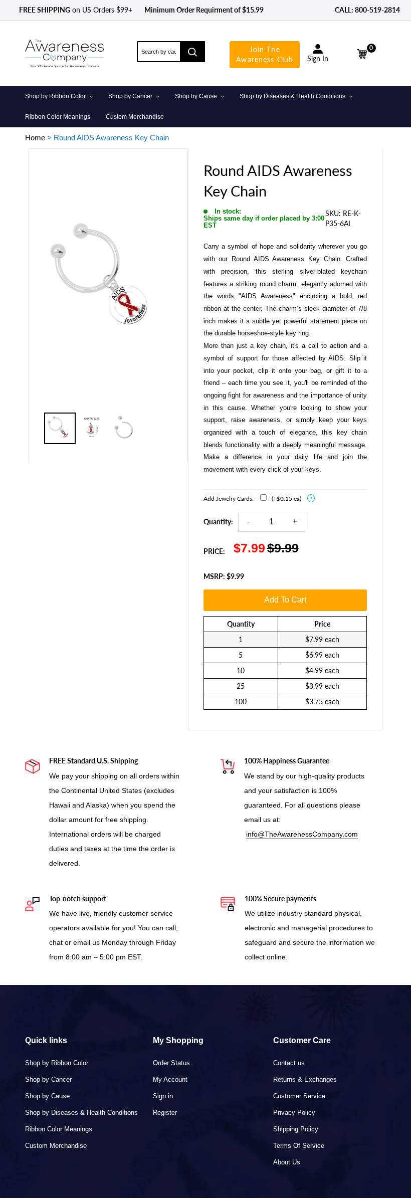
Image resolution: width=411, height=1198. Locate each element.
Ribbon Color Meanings (58, 1129)
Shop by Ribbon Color (56, 1063)
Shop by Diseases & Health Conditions (81, 1112)
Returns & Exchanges (305, 1079)
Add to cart (285, 599)
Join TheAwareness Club (264, 54)
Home (35, 137)
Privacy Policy (294, 1112)
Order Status (171, 1063)
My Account (170, 1079)
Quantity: (218, 521)
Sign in (163, 1096)
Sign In (317, 58)
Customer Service (299, 1096)
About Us (286, 1162)
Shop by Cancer (48, 1079)
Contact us (289, 1063)
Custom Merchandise (56, 1145)
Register (165, 1112)
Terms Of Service (298, 1145)
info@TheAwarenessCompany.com (302, 834)
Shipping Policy (295, 1129)
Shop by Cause (47, 1096)
